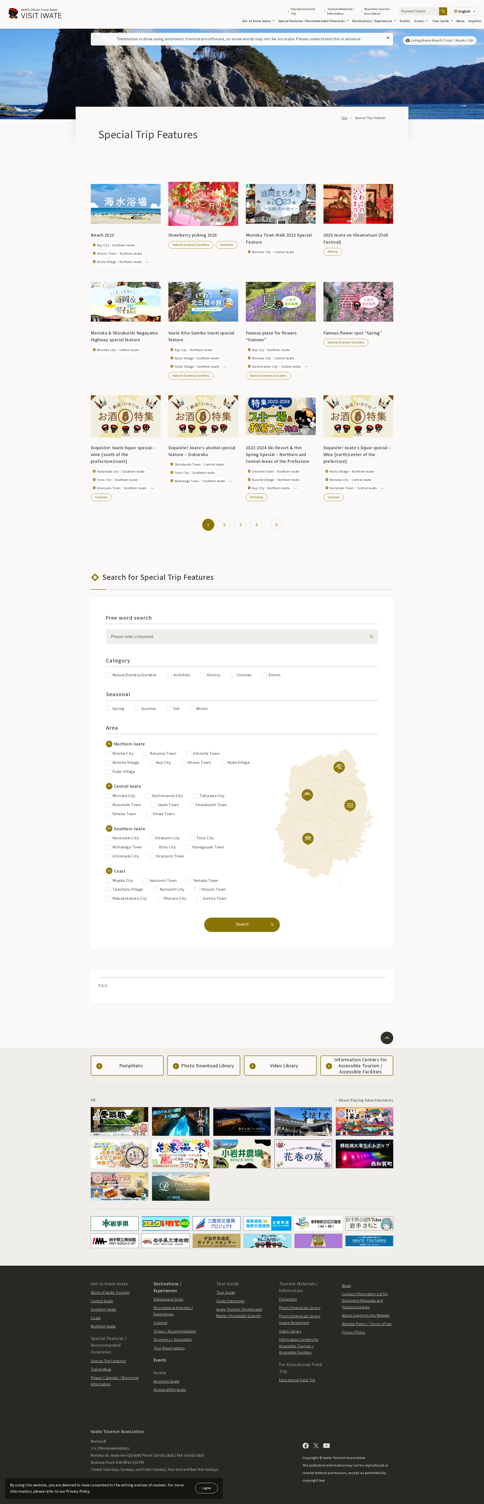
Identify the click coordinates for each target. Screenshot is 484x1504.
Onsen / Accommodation (175, 1331)
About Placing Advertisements (366, 1100)
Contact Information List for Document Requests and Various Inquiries (365, 1300)
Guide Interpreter (230, 1300)
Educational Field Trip (303, 11)
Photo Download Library (300, 1307)
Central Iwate (102, 1300)
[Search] (443, 11)
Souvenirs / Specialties (173, 1339)
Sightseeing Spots (168, 1299)
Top (344, 118)
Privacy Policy (354, 1332)
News (461, 21)
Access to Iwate (166, 1381)
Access (419, 21)
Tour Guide (440, 21)
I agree (206, 1488)
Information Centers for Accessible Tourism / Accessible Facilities (299, 1346)
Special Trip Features (108, 1360)
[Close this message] (388, 38)
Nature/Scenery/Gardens (191, 244)
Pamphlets (288, 1299)
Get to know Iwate (256, 21)
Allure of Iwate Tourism (110, 1292)
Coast (95, 1317)
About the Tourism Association (377, 11)
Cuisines (101, 497)
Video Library (290, 1331)
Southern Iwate (103, 1309)
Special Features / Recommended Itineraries (311, 21)
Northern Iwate (103, 1326)
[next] (276, 525)
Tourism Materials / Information (340, 11)
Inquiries (475, 21)
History (333, 251)
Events (405, 21)
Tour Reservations (169, 1347)
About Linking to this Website (366, 1315)
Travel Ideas (101, 1369)
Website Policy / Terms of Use (367, 1323)
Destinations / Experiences (372, 21)
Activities (226, 244)
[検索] (370, 636)
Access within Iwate (170, 1389)
